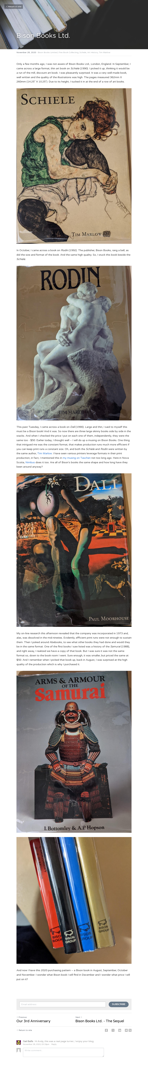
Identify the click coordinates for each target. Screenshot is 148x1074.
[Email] (126, 1030)
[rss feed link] (130, 1030)
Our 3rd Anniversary (33, 1021)
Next (77, 1017)
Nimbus (30, 462)
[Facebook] (106, 1030)
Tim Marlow (44, 453)
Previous (22, 1017)
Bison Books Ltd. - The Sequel (99, 1021)
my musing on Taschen (77, 457)
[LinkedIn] (119, 1030)
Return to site (14, 6)
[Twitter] (113, 1030)
